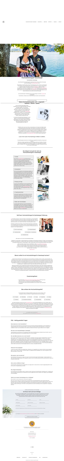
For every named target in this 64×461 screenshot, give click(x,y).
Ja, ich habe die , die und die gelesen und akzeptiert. (30, 413)
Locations (43, 93)
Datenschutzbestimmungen (23, 413)
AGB (37, 413)
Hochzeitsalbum (22, 207)
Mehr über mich (32, 249)
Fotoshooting (27, 111)
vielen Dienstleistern (26, 186)
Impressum (18, 457)
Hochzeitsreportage (29, 302)
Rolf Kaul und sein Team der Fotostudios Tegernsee (32, 279)
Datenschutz (24, 457)
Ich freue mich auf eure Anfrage (32, 100)
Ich (11, 218)
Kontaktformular (21, 158)
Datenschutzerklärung (31, 413)
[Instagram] (31, 447)
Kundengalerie (44, 457)
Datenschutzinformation (33, 457)
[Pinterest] (33, 447)
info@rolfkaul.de (32, 436)
